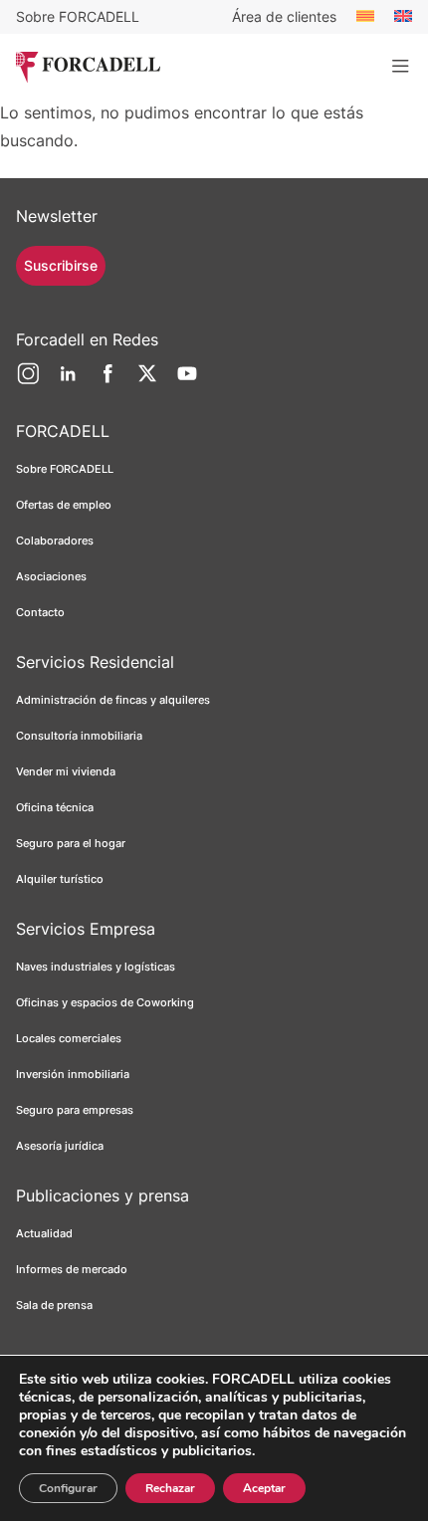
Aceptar (264, 1488)
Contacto (40, 612)
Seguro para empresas (74, 1110)
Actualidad (44, 1233)
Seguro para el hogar (70, 843)
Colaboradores (55, 540)
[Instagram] (28, 381)
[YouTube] (187, 381)
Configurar (68, 1488)
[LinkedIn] (68, 381)
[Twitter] (147, 381)
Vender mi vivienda (65, 771)
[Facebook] (107, 381)
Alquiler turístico (60, 879)
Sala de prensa (54, 1305)
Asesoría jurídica (60, 1146)
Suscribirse (61, 265)
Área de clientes (284, 16)
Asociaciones (51, 576)
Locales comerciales (68, 1038)
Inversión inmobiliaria (72, 1074)
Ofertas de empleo (63, 505)
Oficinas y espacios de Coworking (105, 1002)
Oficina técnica (55, 807)
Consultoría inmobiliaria (79, 736)
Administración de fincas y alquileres (113, 700)
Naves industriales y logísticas (95, 967)
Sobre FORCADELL (77, 16)
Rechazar (170, 1488)
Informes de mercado (71, 1269)
